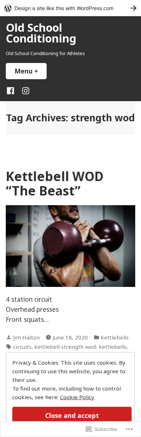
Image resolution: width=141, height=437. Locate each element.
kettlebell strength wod (65, 346)
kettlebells (115, 337)
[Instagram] (24, 90)
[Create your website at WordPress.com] (70, 8)
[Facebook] (12, 90)
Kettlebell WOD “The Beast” (54, 183)
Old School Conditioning (41, 33)
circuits (22, 346)
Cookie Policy (77, 397)
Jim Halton (26, 337)
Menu (30, 71)
